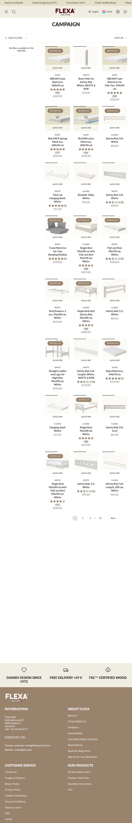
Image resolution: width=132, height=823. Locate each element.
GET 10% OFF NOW (84, 414)
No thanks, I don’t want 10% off (84, 422)
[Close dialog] (115, 389)
